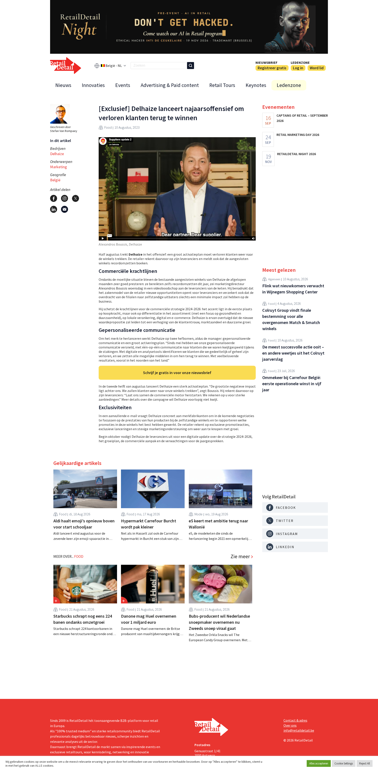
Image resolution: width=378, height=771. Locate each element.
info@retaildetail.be (299, 730)
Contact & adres (295, 720)
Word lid (317, 67)
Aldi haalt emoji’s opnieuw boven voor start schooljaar (84, 524)
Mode (198, 514)
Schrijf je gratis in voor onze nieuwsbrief (177, 372)
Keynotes (256, 85)
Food (108, 127)
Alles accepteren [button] (318, 763)
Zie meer (240, 556)
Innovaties (93, 85)
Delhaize (57, 153)
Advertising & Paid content (170, 85)
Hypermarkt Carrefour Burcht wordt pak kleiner (148, 524)
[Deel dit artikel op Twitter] (75, 198)
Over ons (290, 725)
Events (122, 85)
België (55, 179)
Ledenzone (300, 62)
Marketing (58, 166)
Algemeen (274, 279)
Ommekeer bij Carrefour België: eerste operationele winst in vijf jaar (291, 383)
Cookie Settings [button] (343, 763)
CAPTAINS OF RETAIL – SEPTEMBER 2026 (302, 118)
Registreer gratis (272, 67)
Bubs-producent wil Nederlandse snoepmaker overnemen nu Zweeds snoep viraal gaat (219, 622)
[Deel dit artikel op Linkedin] (53, 209)
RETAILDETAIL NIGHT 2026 (296, 154)
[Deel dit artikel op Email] (64, 209)
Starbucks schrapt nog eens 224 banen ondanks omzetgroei (82, 619)
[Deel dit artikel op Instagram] (64, 198)
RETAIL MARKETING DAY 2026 (297, 134)
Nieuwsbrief (266, 62)
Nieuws (63, 85)
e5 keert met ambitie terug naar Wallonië (218, 524)
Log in (298, 67)
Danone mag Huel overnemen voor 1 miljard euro (148, 619)
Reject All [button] (364, 763)
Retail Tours (222, 85)
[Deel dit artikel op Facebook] (53, 198)
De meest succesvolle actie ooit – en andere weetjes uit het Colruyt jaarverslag (293, 353)
